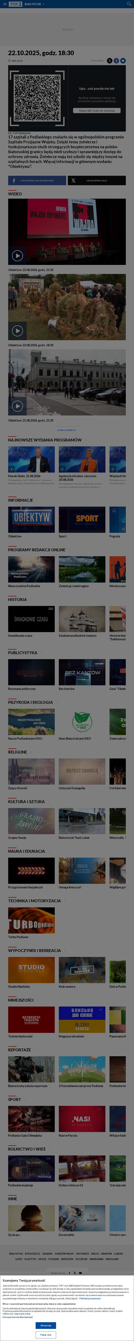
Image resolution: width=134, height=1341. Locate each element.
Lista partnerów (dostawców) (18, 1317)
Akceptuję (46, 1325)
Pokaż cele (45, 1334)
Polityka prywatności (90, 1298)
